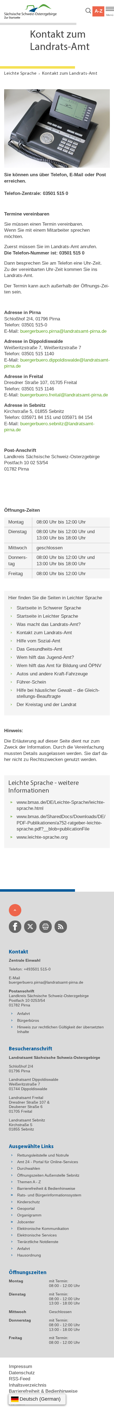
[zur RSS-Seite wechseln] (61, 926)
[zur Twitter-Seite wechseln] (30, 926)
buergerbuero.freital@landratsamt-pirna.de (64, 395)
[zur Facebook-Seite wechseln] (15, 926)
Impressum (20, 1366)
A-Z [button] (98, 11)
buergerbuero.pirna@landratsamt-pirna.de (63, 331)
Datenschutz (22, 1372)
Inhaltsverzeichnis (27, 1385)
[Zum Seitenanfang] (15, 910)
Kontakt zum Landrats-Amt (69, 73)
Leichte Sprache (20, 73)
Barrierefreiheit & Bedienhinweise (43, 1391)
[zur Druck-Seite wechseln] (45, 926)
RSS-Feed (19, 1378)
